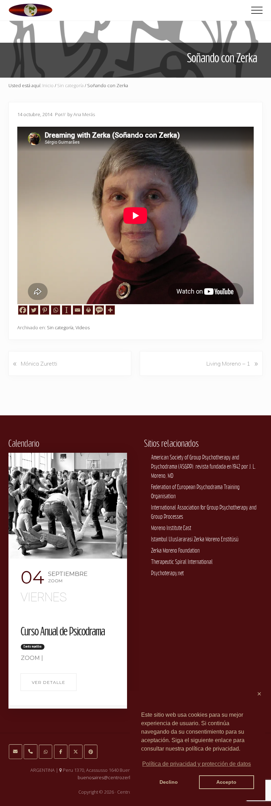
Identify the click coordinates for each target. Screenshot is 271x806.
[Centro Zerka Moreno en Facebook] (60, 752)
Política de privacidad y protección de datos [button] (196, 764)
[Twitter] (33, 310)
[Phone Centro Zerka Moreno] (30, 751)
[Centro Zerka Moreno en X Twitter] (75, 752)
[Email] (77, 310)
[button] (257, 10)
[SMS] (99, 310)
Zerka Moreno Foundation (175, 550)
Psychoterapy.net (167, 573)
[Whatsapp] (55, 310)
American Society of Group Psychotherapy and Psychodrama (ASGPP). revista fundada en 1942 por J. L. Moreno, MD (203, 466)
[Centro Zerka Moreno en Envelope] (15, 751)
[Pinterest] (44, 310)
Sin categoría (60, 327)
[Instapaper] (66, 310)
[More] (110, 310)
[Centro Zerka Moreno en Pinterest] (90, 752)
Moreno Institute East (171, 527)
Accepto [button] (226, 782)
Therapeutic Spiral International (182, 561)
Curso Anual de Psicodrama (63, 631)
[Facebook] (23, 310)
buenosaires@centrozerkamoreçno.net (119, 777)
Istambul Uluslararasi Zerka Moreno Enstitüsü (195, 539)
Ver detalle (48, 682)
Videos (83, 327)
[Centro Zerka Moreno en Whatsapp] (45, 752)
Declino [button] (168, 782)
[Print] (88, 310)
